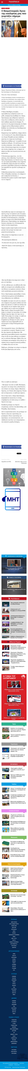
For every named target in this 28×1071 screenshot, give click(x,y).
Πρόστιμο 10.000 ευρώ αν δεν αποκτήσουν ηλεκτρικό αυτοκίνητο (17, 776)
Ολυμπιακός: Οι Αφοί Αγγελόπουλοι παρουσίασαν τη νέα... (14, 690)
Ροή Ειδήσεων (15, 598)
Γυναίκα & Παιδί (14, 810)
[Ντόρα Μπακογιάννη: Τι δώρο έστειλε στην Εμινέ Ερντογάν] (5, 856)
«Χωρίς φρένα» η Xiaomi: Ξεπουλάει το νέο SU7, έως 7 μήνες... (17, 770)
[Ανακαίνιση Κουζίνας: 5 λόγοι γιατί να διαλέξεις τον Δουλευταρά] (5, 876)
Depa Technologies (21, 1067)
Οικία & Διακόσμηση (14, 864)
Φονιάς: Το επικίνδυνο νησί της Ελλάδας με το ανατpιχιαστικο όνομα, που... (18, 790)
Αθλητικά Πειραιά (15, 642)
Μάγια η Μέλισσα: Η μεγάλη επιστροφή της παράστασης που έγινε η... (17, 830)
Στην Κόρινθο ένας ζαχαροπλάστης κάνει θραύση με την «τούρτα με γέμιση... (17, 850)
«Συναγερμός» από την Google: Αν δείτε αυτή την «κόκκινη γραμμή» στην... (17, 750)
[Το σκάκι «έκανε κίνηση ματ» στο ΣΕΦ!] (5, 668)
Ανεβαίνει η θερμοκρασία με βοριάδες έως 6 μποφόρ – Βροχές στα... (17, 638)
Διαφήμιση (11, 1064)
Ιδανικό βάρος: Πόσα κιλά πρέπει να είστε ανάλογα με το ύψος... (18, 909)
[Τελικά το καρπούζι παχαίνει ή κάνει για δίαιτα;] (5, 736)
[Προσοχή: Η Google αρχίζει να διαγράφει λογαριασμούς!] (5, 756)
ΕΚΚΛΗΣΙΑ (7, 8)
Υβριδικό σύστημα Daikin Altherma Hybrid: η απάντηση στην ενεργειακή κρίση (17, 883)
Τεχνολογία (14, 744)
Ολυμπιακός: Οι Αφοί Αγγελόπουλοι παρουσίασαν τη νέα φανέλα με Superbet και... (18, 647)
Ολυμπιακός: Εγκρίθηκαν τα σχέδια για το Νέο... (14, 718)
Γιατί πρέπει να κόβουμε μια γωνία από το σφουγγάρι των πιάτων (17, 843)
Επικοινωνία (16, 1064)
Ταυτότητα (21, 1063)
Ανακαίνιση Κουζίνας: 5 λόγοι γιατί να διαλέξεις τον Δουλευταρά (17, 876)
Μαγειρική (14, 837)
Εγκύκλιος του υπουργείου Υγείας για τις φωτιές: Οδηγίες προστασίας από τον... (18, 730)
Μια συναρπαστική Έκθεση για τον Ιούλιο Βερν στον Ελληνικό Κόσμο (17, 823)
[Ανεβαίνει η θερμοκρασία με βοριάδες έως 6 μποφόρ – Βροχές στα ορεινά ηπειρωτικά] (5, 638)
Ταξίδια (14, 784)
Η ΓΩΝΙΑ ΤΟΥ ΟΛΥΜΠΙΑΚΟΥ (9, 677)
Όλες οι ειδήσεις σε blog (14, 5)
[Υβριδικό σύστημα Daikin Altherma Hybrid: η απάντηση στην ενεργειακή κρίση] (5, 883)
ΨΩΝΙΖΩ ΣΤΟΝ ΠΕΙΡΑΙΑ (15, 577)
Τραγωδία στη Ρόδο (6, 461)
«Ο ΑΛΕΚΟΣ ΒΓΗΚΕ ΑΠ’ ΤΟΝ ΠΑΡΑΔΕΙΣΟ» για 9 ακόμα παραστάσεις (16, 624)
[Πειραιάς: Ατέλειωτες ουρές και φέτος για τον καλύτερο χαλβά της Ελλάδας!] (14, 584)
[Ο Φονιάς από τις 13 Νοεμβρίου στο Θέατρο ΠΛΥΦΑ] (5, 610)
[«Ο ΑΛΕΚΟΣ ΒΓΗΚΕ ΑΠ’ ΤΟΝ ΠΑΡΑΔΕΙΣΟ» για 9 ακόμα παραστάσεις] (5, 624)
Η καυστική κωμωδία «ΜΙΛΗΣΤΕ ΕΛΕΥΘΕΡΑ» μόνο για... (14, 568)
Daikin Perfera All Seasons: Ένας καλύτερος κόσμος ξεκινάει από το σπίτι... (16, 870)
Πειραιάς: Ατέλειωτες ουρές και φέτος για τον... (14, 590)
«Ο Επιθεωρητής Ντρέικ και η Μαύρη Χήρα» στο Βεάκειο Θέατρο (17, 617)
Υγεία (14, 724)
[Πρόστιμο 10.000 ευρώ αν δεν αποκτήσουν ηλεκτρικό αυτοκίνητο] (5, 776)
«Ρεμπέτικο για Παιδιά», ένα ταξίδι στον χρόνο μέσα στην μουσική (17, 816)
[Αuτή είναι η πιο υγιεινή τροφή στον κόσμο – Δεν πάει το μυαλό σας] (5, 896)
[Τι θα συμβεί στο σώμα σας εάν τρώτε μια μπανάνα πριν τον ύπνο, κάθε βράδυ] (5, 903)
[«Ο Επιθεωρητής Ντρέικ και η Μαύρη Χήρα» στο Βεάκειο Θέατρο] (5, 617)
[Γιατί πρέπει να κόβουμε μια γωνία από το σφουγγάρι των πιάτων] (5, 843)
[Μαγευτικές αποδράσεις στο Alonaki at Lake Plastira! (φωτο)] (5, 803)
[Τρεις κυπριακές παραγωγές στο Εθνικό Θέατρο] (5, 604)
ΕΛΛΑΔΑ (3, 8)
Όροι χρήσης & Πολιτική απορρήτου (10, 1063)
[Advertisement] (14, 196)
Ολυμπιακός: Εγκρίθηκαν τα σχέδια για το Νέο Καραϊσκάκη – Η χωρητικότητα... (17, 661)
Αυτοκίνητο (14, 764)
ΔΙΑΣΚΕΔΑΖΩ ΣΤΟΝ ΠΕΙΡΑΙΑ (15, 556)
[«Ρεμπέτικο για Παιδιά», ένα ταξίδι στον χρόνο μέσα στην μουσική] (5, 816)
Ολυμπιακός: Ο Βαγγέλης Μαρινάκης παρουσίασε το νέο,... (14, 704)
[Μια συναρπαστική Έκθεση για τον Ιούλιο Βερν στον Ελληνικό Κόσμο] (5, 823)
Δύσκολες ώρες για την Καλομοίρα (21, 462)
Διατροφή (14, 890)
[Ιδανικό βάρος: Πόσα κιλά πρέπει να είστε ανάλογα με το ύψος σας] (5, 909)
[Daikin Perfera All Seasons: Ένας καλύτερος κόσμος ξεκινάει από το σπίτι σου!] (5, 869)
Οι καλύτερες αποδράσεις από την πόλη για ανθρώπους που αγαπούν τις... (17, 796)
